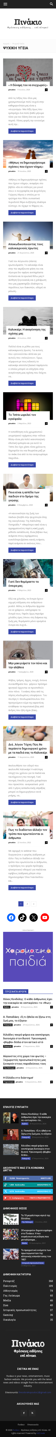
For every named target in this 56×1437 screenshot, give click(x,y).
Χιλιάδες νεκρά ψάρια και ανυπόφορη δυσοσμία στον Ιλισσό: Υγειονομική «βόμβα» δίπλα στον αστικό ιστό (26, 1038)
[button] (5, 4)
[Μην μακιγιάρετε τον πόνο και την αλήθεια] (28, 654)
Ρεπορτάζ (8, 1025)
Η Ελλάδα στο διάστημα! (18, 1077)
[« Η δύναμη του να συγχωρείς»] (28, 72)
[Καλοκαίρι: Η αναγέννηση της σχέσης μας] (28, 321)
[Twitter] (32, 1413)
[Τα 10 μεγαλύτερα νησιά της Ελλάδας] (11, 1219)
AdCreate (41, 1433)
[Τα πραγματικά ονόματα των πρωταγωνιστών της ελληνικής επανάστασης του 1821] (11, 1254)
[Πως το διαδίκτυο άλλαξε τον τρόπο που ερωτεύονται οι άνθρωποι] (28, 825)
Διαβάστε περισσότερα (22, 131)
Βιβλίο (6, 1007)
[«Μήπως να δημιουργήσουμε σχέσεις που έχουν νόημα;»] (28, 154)
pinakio (11, 89)
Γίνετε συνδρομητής (40, 1198)
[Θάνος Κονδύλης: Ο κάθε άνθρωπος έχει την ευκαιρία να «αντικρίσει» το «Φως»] (11, 1117)
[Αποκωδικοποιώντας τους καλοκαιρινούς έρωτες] (28, 235)
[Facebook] (24, 1413)
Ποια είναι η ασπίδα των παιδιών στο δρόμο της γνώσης (23, 496)
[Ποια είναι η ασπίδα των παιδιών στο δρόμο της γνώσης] (28, 487)
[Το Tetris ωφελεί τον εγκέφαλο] (28, 406)
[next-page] (33, 903)
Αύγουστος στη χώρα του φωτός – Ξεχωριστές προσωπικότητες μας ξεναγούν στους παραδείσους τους (24, 1060)
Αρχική (6, 43)
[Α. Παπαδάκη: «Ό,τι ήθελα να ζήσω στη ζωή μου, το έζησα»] (11, 1134)
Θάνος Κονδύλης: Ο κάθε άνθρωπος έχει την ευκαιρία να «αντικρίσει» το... (36, 1117)
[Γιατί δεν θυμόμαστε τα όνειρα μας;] (28, 573)
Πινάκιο (21, 1424)
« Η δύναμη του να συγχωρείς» (28, 85)
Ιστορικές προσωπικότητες (33, 1263)
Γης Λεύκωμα (9, 1068)
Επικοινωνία (33, 1424)
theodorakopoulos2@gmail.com (35, 1392)
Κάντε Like (46, 1178)
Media (24, 1243)
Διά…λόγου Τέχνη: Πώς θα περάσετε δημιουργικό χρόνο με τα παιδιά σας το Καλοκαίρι (27, 748)
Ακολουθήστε (44, 1185)
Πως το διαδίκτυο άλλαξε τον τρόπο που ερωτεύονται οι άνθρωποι (27, 834)
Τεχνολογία (9, 1082)
